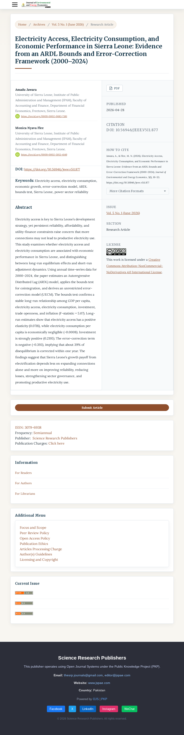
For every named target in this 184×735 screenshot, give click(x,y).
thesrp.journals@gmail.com (83, 675)
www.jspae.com (99, 683)
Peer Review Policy (34, 533)
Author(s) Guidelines (36, 554)
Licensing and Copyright (39, 559)
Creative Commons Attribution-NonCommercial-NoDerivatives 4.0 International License (134, 266)
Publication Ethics (34, 544)
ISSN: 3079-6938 (28, 427)
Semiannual (42, 433)
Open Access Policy (35, 538)
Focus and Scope (33, 527)
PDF (116, 88)
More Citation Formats (127, 191)
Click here (56, 443)
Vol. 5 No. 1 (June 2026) (68, 24)
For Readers (23, 473)
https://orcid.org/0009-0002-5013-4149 (44, 154)
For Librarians (25, 494)
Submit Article (92, 408)
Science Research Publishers (55, 438)
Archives (39, 24)
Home (22, 24)
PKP (104, 699)
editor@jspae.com (117, 675)
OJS (96, 699)
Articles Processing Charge (41, 549)
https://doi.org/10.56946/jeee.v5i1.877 (52, 169)
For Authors (23, 483)
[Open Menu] (14, 4)
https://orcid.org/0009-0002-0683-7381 (44, 116)
